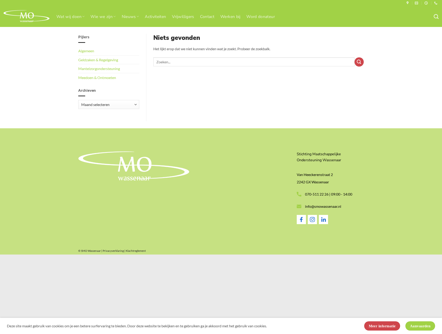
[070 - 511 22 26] (436, 3)
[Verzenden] (359, 62)
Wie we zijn (101, 16)
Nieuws (129, 16)
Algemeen (86, 51)
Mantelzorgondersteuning (99, 68)
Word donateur (260, 16)
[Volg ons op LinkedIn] (323, 223)
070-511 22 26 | (318, 194)
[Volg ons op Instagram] (312, 223)
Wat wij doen (68, 16)
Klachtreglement (136, 250)
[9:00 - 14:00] (427, 3)
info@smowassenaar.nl (323, 206)
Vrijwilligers (183, 16)
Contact (207, 16)
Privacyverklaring (113, 250)
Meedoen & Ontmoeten (97, 77)
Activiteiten (155, 16)
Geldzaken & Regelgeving (98, 60)
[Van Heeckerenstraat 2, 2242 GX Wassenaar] (408, 3)
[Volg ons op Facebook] (301, 223)
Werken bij (230, 16)
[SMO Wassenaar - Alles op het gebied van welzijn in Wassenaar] (26, 17)
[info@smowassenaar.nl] (417, 3)
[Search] (436, 16)
